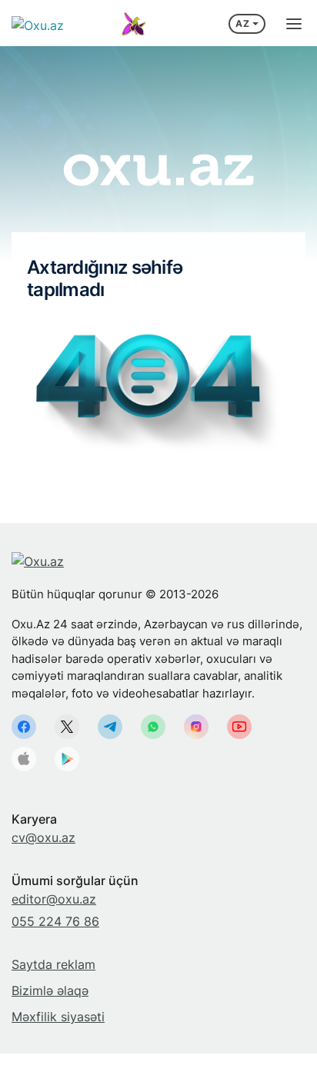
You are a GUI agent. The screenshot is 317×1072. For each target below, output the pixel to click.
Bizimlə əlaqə (50, 990)
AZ (242, 23)
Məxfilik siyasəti (58, 1016)
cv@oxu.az (43, 837)
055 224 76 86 (55, 921)
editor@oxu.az (54, 899)
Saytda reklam (53, 964)
